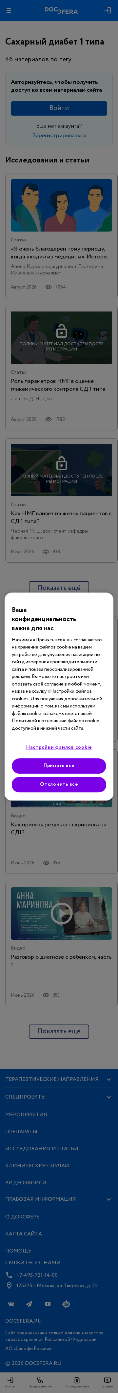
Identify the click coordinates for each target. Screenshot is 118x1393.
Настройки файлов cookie (59, 747)
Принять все (59, 765)
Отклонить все (59, 784)
